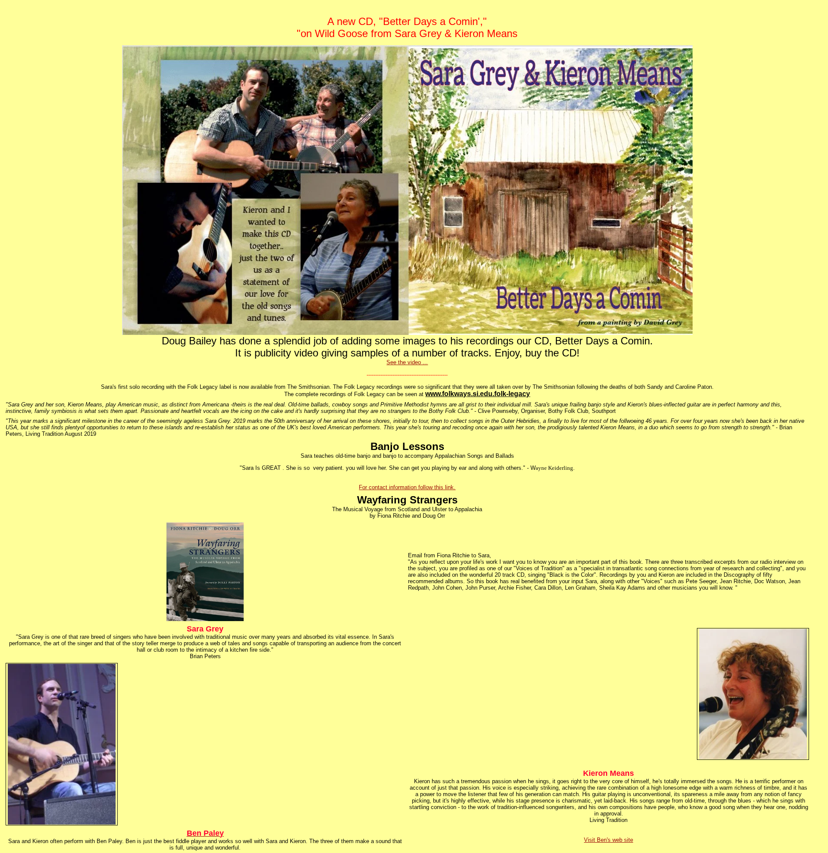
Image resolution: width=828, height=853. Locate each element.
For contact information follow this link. (407, 487)
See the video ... (407, 362)
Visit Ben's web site (608, 840)
